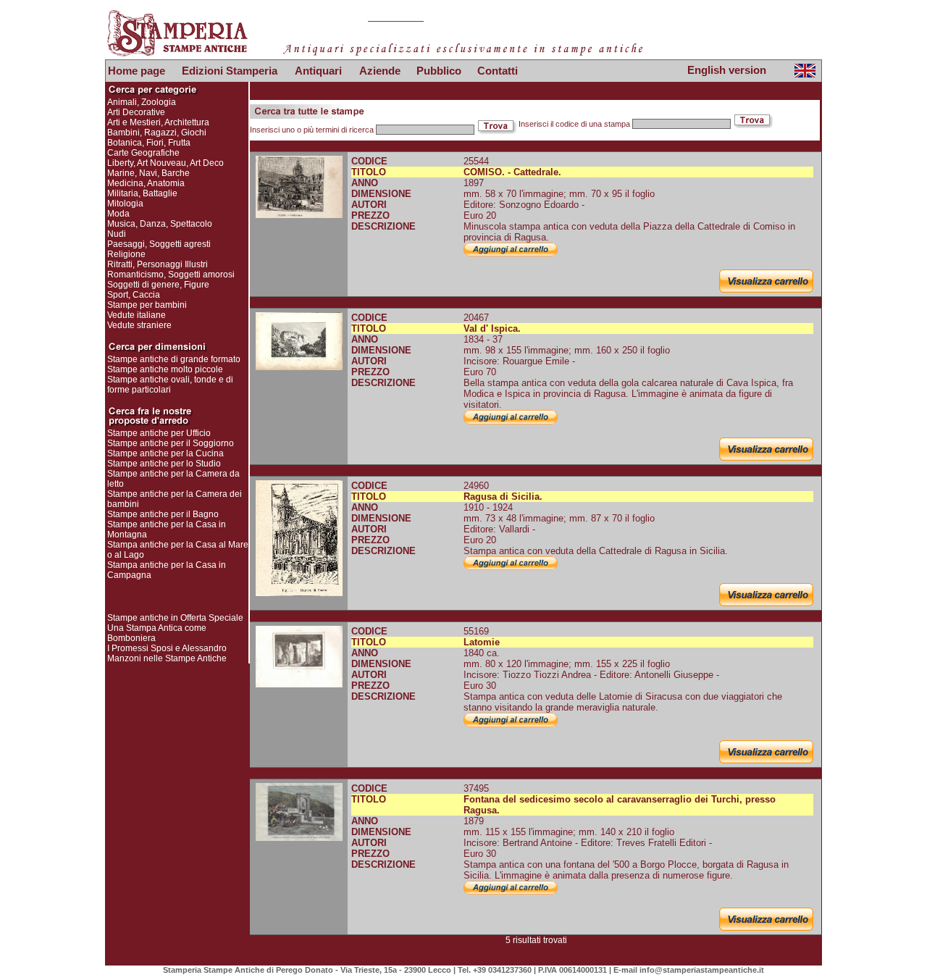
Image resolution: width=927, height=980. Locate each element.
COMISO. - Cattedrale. (512, 172)
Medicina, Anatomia (146, 183)
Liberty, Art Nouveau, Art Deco (165, 163)
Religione (126, 254)
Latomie (482, 642)
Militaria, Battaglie (142, 193)
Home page (136, 70)
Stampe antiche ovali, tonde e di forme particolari (170, 384)
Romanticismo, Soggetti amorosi (171, 274)
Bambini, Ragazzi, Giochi (156, 132)
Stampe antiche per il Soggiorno (170, 443)
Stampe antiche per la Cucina (165, 453)
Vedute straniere (139, 325)
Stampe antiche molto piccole (165, 369)
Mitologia (125, 203)
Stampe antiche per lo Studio (164, 463)
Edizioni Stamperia (229, 70)
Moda (118, 214)
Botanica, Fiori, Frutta (148, 143)
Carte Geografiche (143, 153)
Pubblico (438, 70)
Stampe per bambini (147, 305)
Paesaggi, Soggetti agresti (159, 244)
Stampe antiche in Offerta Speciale (175, 618)
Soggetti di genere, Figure (158, 285)
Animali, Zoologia (141, 102)
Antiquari (318, 70)
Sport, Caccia (133, 295)
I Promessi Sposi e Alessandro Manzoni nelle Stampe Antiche (167, 653)
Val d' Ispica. (492, 328)
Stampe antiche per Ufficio (159, 433)
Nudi (116, 234)
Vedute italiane (136, 315)
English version (726, 70)
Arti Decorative (136, 112)
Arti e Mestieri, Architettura (158, 122)
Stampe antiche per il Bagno (163, 514)
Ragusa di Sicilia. (503, 496)
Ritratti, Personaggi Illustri (157, 264)
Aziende (379, 70)
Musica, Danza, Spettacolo (159, 224)
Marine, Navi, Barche (148, 173)
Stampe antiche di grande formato (173, 359)
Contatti (497, 70)
